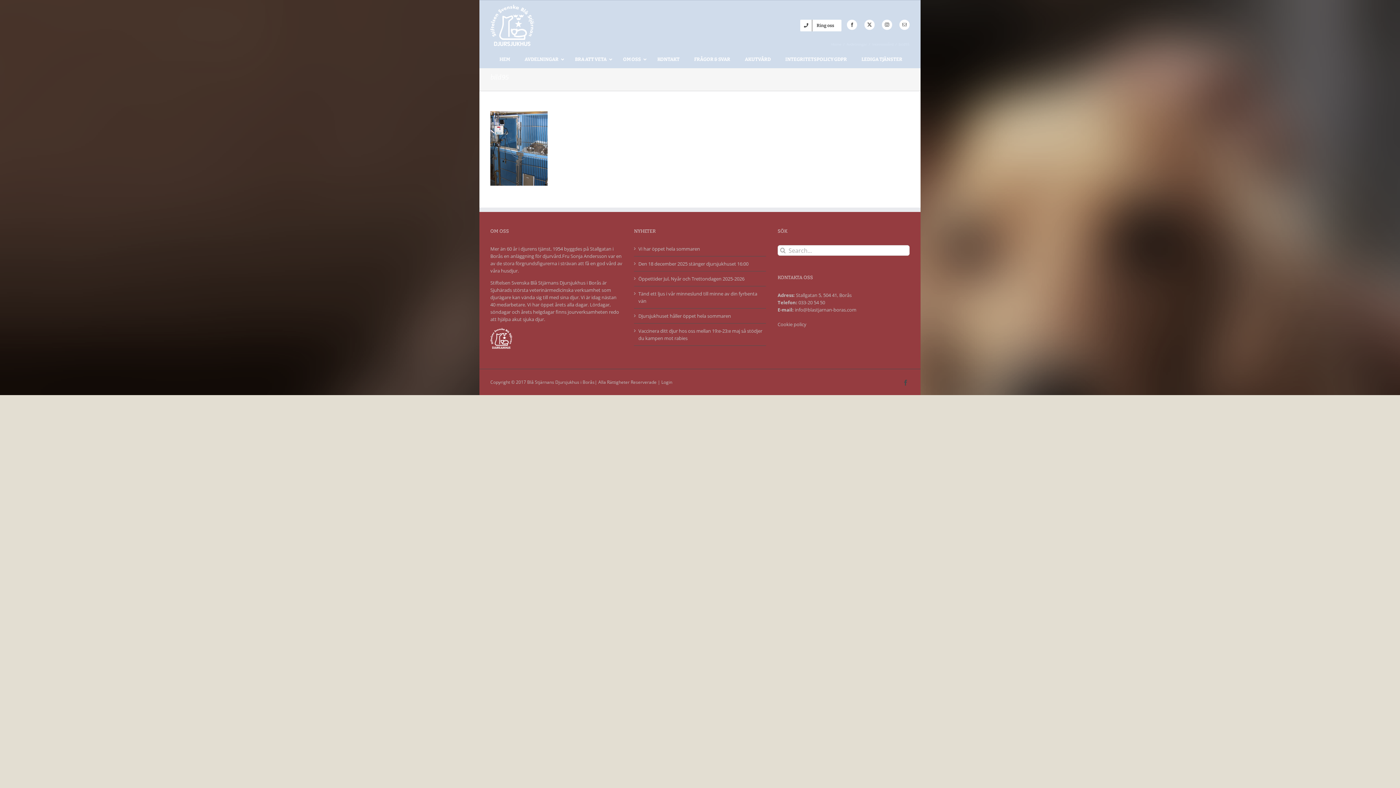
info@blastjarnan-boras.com (825, 309)
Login (666, 382)
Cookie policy (792, 324)
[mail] (904, 25)
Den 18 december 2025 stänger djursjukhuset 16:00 (693, 263)
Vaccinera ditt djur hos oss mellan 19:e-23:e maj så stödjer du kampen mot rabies (700, 334)
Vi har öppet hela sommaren (669, 249)
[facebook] (852, 25)
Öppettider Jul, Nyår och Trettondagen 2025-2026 (691, 278)
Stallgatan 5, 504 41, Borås (824, 295)
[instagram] (887, 25)
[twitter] (869, 25)
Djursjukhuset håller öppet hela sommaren (684, 316)
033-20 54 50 (811, 302)
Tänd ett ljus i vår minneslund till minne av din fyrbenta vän (697, 297)
